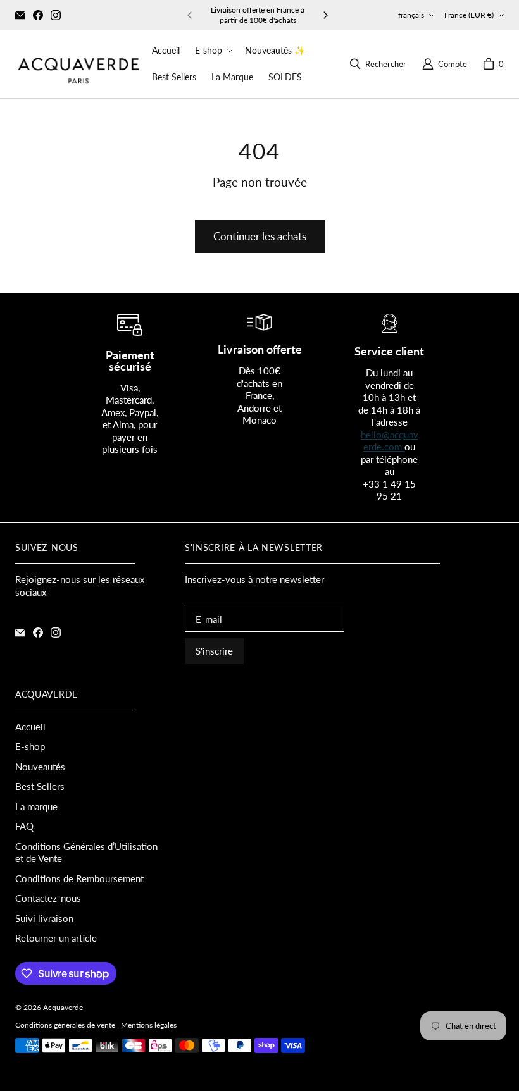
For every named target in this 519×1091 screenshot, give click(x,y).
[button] (212, 50)
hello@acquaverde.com (389, 441)
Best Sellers (40, 786)
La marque (36, 806)
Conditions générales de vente (65, 1025)
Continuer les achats (259, 236)
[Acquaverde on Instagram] (56, 15)
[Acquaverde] (78, 64)
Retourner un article (56, 938)
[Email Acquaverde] (20, 15)
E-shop (30, 746)
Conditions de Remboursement (79, 878)
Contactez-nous (48, 898)
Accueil (30, 726)
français (411, 15)
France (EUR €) (469, 15)
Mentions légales (149, 1025)
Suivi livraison (44, 918)
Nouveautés (40, 766)
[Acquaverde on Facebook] (38, 15)
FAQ (24, 826)
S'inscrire (214, 650)
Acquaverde (63, 1007)
